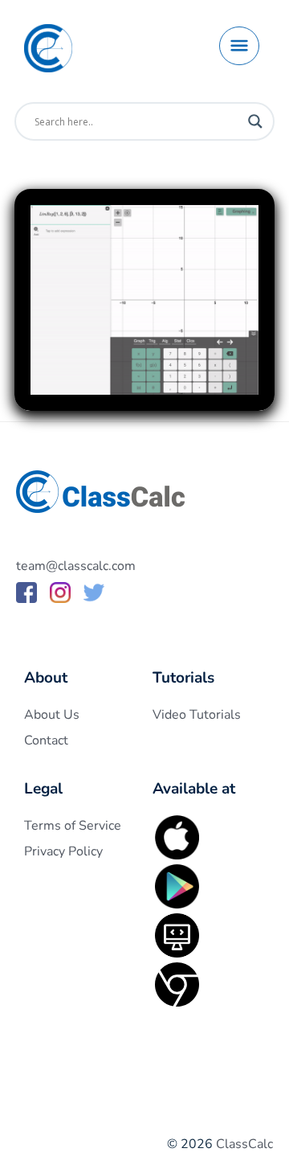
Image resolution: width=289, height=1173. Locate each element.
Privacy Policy (63, 851)
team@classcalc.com (76, 566)
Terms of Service (72, 826)
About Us (51, 715)
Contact (46, 740)
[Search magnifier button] (255, 121)
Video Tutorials (197, 715)
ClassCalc (244, 1144)
